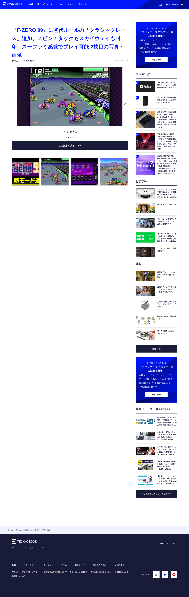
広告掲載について (122, 572)
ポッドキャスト (100, 565)
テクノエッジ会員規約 (78, 572)
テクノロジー (30, 565)
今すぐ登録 (156, 60)
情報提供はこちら (19, 576)
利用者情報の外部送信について (55, 572)
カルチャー (70, 4)
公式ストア (84, 4)
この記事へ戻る (70, 145)
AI (37, 4)
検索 (160, 4)
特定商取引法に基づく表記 (101, 572)
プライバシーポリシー (30, 572)
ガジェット (48, 4)
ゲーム (59, 4)
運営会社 (15, 572)
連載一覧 (156, 349)
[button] (14, 103)
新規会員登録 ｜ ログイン (175, 4)
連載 (31, 4)
